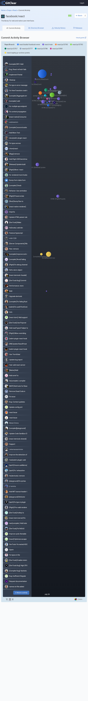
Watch (80, 16)
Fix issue (12, 397)
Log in (82, 3)
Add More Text (14, 133)
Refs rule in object (15, 270)
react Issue (13, 412)
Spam (11, 550)
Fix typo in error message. (18, 85)
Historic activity (21, 593)
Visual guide (80, 38)
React (15, 10)
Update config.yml (15, 407)
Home (3, 10)
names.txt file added (16, 587)
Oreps (9, 10)
